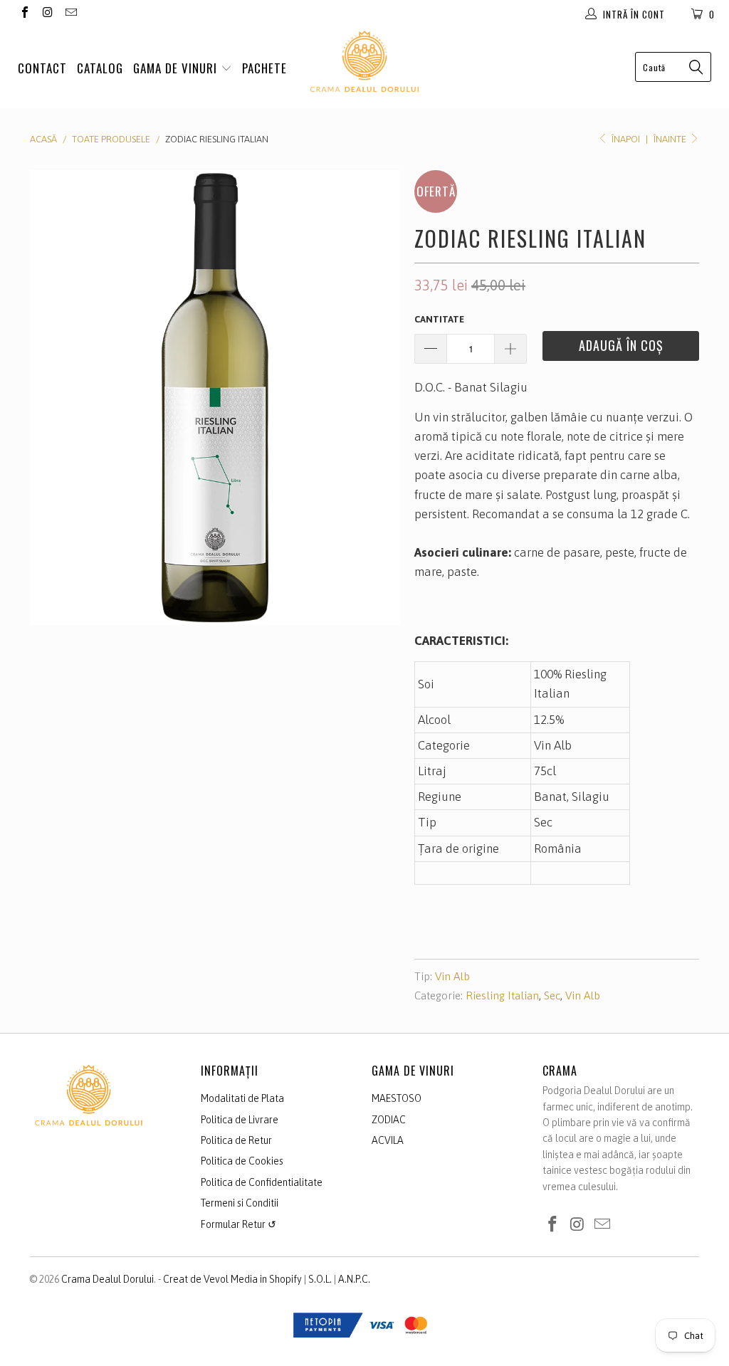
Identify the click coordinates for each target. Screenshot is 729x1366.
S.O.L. (320, 1279)
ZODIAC (389, 1119)
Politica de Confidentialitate (261, 1182)
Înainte (671, 139)
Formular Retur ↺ (238, 1224)
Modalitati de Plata (242, 1098)
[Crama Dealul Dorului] (364, 61)
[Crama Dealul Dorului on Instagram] (47, 14)
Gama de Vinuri (177, 68)
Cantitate (439, 319)
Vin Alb (452, 976)
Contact (42, 68)
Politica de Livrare (239, 1119)
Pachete (264, 68)
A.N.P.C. (354, 1279)
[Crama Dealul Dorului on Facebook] (24, 14)
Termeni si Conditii (239, 1203)
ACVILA (388, 1140)
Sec (552, 995)
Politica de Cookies (242, 1161)
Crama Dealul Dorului (107, 1279)
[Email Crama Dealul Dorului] (70, 14)
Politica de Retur (236, 1140)
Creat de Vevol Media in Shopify (232, 1279)
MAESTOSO (396, 1098)
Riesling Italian (502, 995)
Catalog (100, 68)
